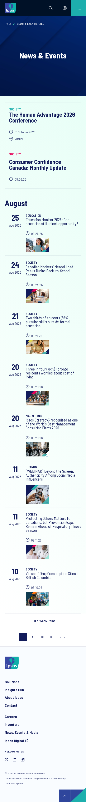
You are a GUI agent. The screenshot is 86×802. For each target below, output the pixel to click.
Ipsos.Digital (14, 740)
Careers (11, 716)
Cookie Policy (58, 778)
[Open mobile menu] (78, 8)
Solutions (12, 681)
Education (33, 215)
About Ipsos (14, 697)
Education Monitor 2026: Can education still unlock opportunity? (52, 222)
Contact (11, 705)
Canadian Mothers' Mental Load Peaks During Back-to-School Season (49, 271)
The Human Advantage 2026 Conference (42, 117)
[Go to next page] (32, 637)
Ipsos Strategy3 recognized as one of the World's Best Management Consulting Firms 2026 (52, 424)
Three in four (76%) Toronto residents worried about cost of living (50, 373)
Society (15, 109)
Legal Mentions (42, 778)
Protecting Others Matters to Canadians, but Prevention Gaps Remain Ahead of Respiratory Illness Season (53, 524)
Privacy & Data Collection (19, 778)
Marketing (34, 416)
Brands (31, 467)
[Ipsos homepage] (11, 8)
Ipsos (8, 23)
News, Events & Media (21, 732)
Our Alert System (14, 783)
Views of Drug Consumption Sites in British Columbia (52, 575)
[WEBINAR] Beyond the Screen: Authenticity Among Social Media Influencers (50, 475)
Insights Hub (14, 689)
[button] (50, 8)
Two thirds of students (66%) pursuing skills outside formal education (48, 322)
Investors (12, 724)
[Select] (64, 8)
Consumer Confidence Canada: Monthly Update (37, 164)
